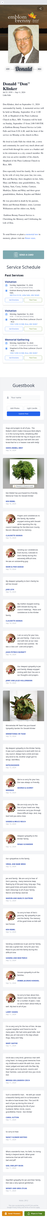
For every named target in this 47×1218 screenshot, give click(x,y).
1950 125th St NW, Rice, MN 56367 (23, 324)
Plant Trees (33, 300)
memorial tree (32, 234)
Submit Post (23, 414)
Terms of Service (30, 1207)
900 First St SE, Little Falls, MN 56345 (24, 295)
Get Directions (14, 300)
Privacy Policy (16, 1207)
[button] (23, 473)
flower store (30, 238)
